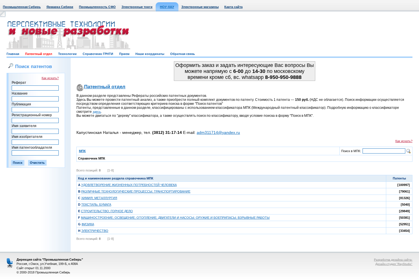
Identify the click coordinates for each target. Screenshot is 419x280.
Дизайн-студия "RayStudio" (393, 263)
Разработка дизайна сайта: (393, 259)
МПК (82, 151)
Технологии (67, 54)
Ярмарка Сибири (59, 7)
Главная (13, 54)
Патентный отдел (38, 54)
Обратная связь (182, 54)
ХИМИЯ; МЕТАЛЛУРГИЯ (99, 198)
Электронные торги (136, 7)
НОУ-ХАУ (167, 7)
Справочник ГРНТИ (98, 54)
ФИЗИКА (88, 224)
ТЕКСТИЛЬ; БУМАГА (96, 204)
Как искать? (50, 78)
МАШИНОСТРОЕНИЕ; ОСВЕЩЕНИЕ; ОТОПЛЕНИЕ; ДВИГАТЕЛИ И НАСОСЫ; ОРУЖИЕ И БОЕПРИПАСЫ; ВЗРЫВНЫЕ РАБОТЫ (175, 217)
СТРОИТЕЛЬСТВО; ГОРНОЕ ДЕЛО (107, 211)
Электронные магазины (200, 7)
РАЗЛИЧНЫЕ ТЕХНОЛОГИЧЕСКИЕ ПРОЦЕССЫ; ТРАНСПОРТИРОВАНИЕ (135, 191)
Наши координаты (149, 54)
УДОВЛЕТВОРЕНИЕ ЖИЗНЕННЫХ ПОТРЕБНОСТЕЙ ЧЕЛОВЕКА (129, 185)
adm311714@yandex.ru (218, 132)
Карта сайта (233, 7)
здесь (97, 111)
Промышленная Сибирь (22, 7)
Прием (124, 54)
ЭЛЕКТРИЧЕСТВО (94, 230)
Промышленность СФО (97, 7)
